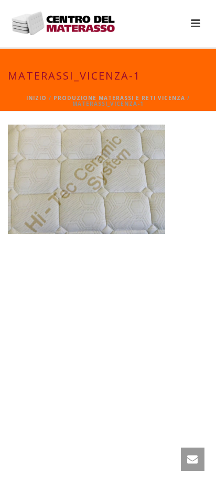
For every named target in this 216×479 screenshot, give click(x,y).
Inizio (36, 98)
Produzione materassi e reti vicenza (119, 98)
